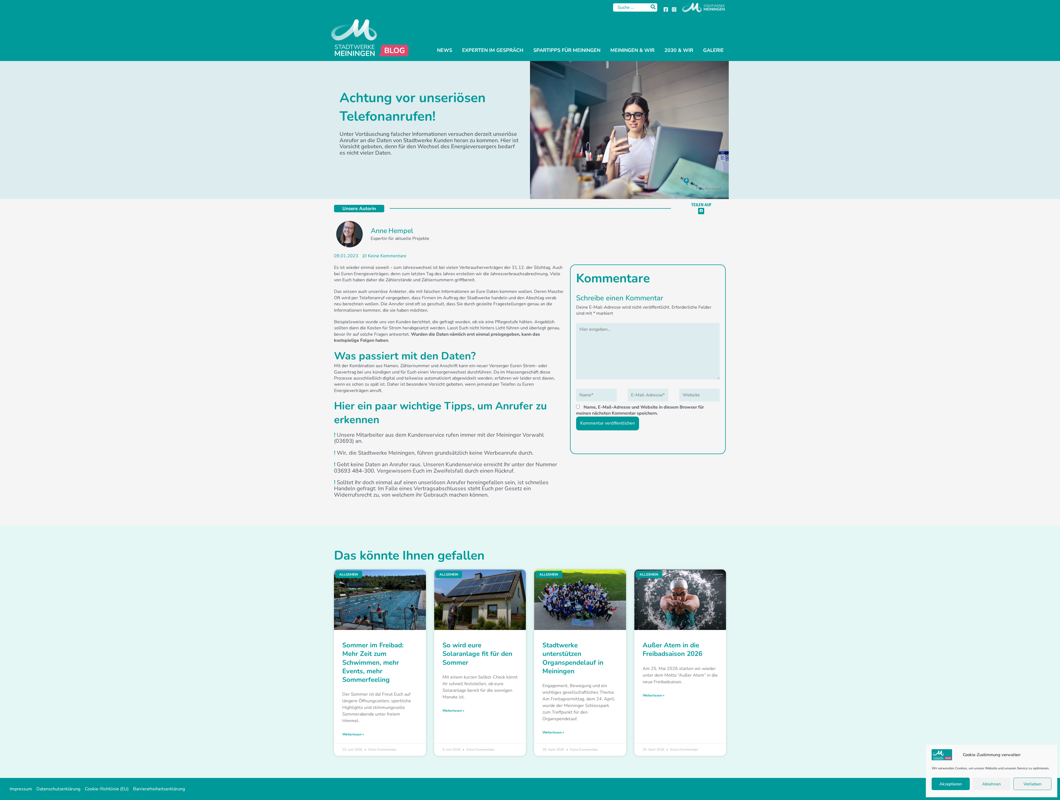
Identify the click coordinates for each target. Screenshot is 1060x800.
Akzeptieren (950, 784)
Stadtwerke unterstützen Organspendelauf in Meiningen (572, 658)
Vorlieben (1033, 784)
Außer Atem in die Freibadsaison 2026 (672, 649)
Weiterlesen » (353, 734)
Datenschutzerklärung (58, 789)
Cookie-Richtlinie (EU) (107, 789)
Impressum (21, 789)
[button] (701, 211)
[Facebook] (665, 9)
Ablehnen (991, 784)
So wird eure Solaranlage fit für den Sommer (477, 654)
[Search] (653, 7)
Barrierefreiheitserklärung (159, 789)
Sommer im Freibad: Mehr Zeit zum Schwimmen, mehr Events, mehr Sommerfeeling (373, 662)
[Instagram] (674, 9)
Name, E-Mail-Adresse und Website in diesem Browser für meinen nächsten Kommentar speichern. (640, 410)
